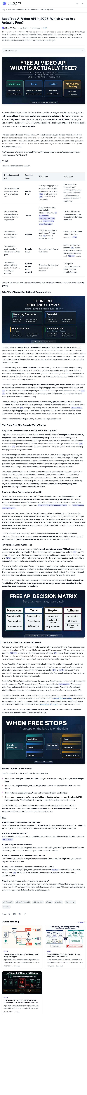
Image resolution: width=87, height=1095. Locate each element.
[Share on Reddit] (19, 914)
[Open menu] (82, 3)
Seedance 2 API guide (49, 704)
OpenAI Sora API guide (62, 698)
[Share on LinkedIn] (14, 914)
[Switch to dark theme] (77, 3)
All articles (81, 922)
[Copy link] (25, 914)
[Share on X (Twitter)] (9, 914)
